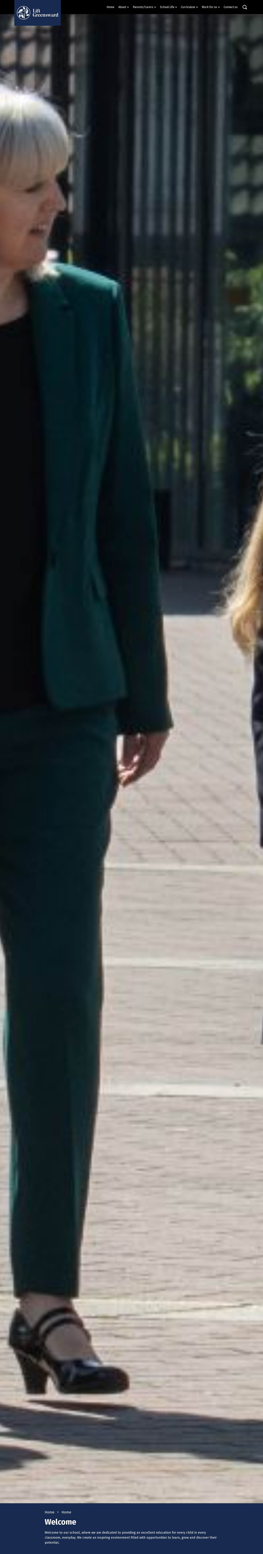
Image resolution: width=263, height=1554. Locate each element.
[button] (124, 7)
